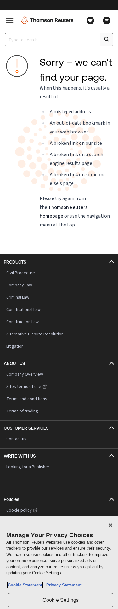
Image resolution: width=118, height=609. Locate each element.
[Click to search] (106, 39)
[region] (59, 562)
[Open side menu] (9, 20)
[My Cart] (106, 20)
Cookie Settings (60, 600)
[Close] (110, 525)
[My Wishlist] (90, 20)
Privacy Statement (62, 585)
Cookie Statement (25, 585)
